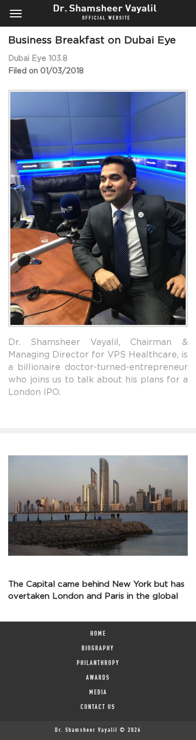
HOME (98, 634)
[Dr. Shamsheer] (99, 7)
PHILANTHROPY (98, 663)
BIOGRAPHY (98, 648)
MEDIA (98, 692)
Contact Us (98, 707)
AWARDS (98, 678)
